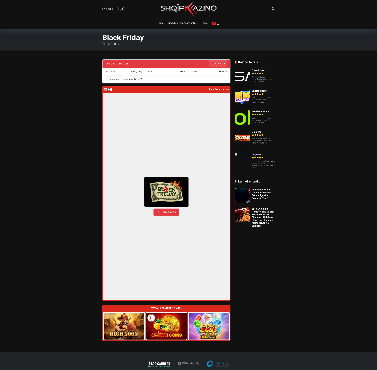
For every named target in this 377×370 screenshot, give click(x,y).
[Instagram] (116, 9)
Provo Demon (124, 326)
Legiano (256, 154)
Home (160, 23)
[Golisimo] (242, 144)
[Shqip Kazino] (188, 8)
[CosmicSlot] (242, 83)
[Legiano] (240, 153)
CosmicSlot (258, 70)
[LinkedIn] (122, 9)
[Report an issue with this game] (105, 89)
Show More (217, 64)
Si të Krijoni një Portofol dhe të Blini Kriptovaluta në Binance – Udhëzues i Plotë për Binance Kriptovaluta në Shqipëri (263, 217)
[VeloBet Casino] (242, 124)
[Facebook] (104, 9)
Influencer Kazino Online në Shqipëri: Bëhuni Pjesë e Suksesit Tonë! (262, 194)
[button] (166, 192)
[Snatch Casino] (242, 103)
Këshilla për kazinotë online (182, 23)
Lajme (204, 23)
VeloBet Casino (260, 111)
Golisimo (257, 132)
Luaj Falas (168, 212)
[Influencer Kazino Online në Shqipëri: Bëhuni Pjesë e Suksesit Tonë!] (242, 202)
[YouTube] (110, 9)
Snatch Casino (260, 90)
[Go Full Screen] (110, 89)
